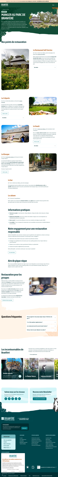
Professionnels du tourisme (51, 446)
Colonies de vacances (36, 439)
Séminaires (48, 439)
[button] (54, 5)
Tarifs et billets (23, 443)
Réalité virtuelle (8, 373)
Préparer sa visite (6, 9)
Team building (48, 440)
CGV (29, 475)
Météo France (6, 447)
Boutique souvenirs (23, 442)
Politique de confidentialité (13, 475)
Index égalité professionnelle (47, 475)
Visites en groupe (49, 443)
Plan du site (4, 475)
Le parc (21, 438)
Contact (5, 441)
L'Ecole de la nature (36, 438)
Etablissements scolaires (37, 440)
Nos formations (35, 443)
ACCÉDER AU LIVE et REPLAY (43, 1)
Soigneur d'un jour (46, 376)
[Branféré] (4, 5)
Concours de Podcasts (36, 445)
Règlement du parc (36, 475)
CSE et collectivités (49, 445)
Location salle (48, 438)
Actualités (22, 440)
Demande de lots (49, 448)
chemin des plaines (10, 157)
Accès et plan (6, 445)
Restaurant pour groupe (50, 442)
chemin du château (41, 128)
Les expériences (23, 439)
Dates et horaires (7, 443)
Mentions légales (23, 475)
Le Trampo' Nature (30, 376)
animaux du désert (41, 54)
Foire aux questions (7, 440)
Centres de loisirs (35, 442)
